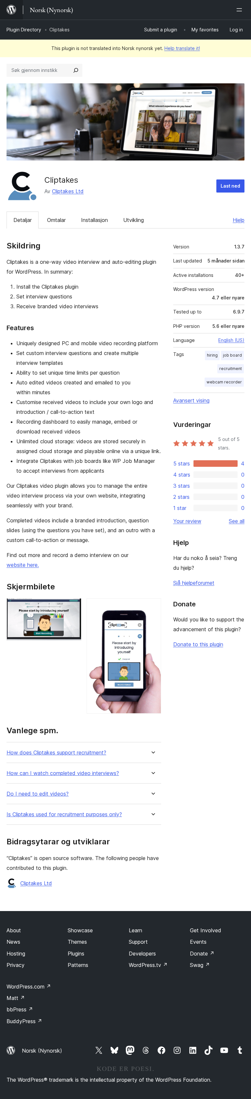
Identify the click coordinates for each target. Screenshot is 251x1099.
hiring (212, 355)
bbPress (20, 1009)
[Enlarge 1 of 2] (72, 607)
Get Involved (205, 930)
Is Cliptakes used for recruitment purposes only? (64, 814)
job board (232, 355)
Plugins (76, 953)
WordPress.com (29, 986)
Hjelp (238, 220)
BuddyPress (24, 1021)
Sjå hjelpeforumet (193, 583)
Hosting (16, 953)
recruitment (230, 368)
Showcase (80, 930)
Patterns (78, 965)
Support (138, 941)
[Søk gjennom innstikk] (75, 70)
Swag (200, 965)
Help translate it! (182, 48)
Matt (16, 998)
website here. (23, 565)
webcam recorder (224, 382)
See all (236, 521)
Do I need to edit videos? (38, 794)
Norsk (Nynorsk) (42, 1050)
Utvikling (133, 220)
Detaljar (22, 220)
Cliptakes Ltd (68, 191)
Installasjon (94, 220)
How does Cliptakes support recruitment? (56, 753)
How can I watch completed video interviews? (63, 773)
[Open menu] (240, 10)
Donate (202, 953)
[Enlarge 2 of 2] (152, 607)
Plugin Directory (24, 29)
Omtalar (56, 220)
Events (198, 941)
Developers (142, 953)
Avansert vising (191, 400)
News (13, 941)
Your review (187, 521)
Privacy (16, 965)
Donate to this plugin (198, 644)
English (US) (231, 340)
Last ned (230, 186)
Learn (135, 930)
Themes (77, 941)
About (14, 930)
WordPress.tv (148, 965)
